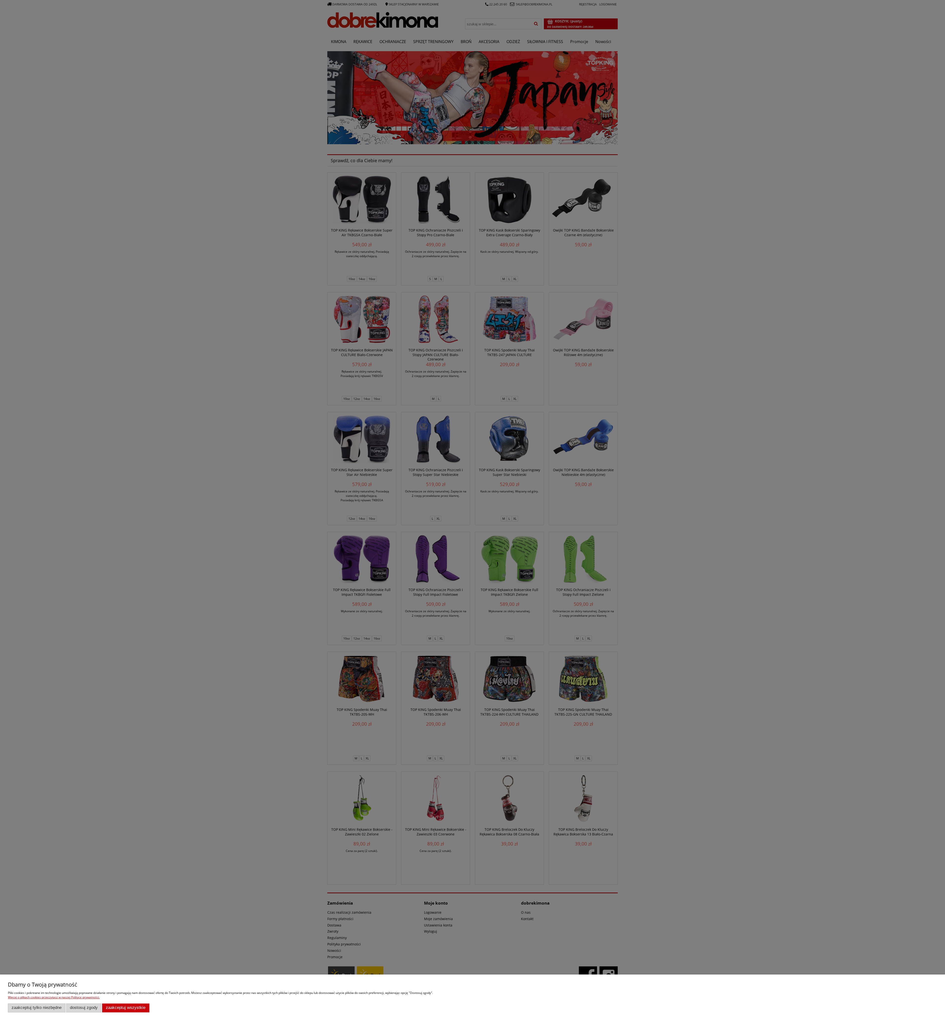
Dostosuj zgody (84, 1007)
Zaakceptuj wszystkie (125, 1007)
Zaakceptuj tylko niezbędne (37, 1007)
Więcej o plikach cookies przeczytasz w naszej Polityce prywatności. (54, 997)
